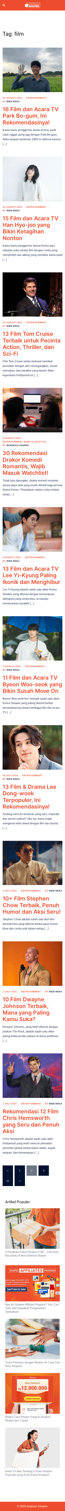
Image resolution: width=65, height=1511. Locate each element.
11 (8, 1181)
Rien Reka (13, 101)
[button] (4, 5)
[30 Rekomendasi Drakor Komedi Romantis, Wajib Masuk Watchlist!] (32, 409)
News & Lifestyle (35, 442)
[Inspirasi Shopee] (32, 5)
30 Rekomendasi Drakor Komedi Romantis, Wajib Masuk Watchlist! (25, 463)
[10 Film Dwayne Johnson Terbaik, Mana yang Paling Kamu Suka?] (32, 963)
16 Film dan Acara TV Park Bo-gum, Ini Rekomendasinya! (31, 116)
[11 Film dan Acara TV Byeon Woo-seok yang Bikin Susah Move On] (32, 638)
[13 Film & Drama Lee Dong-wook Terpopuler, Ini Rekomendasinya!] (32, 747)
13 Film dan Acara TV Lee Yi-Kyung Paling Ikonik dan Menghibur (31, 575)
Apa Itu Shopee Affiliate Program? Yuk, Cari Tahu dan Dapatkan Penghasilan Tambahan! (32, 1308)
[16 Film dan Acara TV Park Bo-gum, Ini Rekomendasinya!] (32, 69)
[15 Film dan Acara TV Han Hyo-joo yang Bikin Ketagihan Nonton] (32, 178)
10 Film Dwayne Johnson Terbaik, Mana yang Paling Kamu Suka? (26, 1009)
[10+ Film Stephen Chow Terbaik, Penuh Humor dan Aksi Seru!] (32, 862)
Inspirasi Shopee (18, 445)
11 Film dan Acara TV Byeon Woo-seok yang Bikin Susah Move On (32, 684)
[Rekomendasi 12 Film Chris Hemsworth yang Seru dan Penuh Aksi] (32, 1075)
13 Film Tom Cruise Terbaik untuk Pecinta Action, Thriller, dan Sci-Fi (31, 343)
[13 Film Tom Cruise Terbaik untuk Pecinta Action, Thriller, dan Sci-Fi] (32, 294)
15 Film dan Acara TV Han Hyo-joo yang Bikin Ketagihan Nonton (30, 228)
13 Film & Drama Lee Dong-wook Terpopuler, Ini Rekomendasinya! (29, 796)
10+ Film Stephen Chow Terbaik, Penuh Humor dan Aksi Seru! (32, 905)
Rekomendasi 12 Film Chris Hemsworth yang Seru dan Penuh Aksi (31, 1121)
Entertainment (36, 98)
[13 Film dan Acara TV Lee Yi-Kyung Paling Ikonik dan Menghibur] (32, 529)
